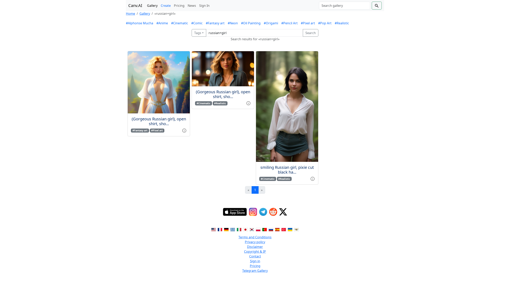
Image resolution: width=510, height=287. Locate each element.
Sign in (255, 261)
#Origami (271, 23)
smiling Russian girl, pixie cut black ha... (287, 170)
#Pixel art (308, 23)
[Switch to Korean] (251, 229)
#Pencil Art (289, 23)
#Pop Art (325, 23)
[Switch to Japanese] (245, 229)
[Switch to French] (220, 229)
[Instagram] (253, 211)
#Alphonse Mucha (139, 23)
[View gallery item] (184, 130)
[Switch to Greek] (232, 229)
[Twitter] (283, 211)
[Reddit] (273, 212)
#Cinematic (179, 23)
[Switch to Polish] (258, 229)
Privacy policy (255, 242)
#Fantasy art (215, 23)
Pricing (179, 5)
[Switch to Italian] (239, 229)
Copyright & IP (255, 251)
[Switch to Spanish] (277, 229)
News (192, 5)
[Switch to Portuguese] (264, 229)
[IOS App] (235, 212)
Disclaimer (255, 247)
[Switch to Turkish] (283, 229)
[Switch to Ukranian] (290, 229)
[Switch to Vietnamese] (296, 229)
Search (310, 33)
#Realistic (342, 23)
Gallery (152, 5)
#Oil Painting (251, 23)
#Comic (197, 23)
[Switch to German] (226, 229)
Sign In (204, 5)
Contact (255, 256)
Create (166, 5)
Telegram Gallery (255, 270)
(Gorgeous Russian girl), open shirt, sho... (159, 121)
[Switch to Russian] (271, 229)
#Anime (162, 23)
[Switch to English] (213, 229)
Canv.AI (135, 5)
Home (130, 13)
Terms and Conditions (255, 237)
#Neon (233, 23)
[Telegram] (263, 212)
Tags (197, 33)
